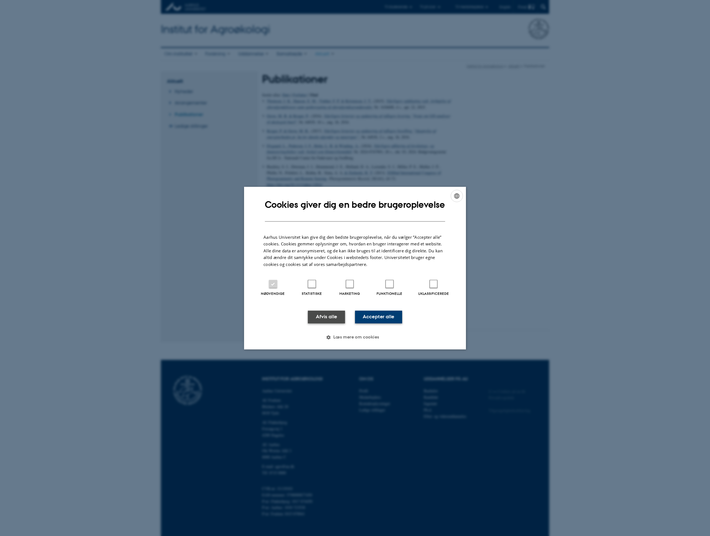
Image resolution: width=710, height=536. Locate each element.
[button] (355, 337)
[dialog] (355, 268)
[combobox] (457, 196)
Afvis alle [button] (326, 317)
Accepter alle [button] (378, 317)
